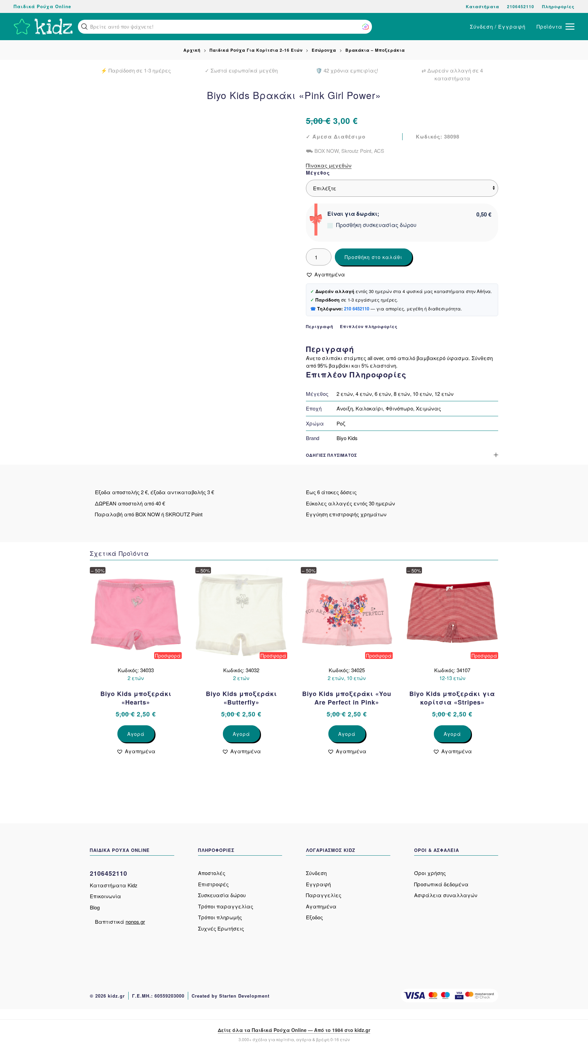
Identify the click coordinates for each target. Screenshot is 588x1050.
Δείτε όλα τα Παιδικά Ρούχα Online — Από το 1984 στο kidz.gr (294, 1030)
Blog (95, 907)
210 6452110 (356, 308)
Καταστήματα (482, 6)
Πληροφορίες (558, 6)
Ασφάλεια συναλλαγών (445, 895)
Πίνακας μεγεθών (329, 165)
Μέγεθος (318, 172)
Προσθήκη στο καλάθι (373, 257)
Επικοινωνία (105, 896)
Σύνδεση (316, 872)
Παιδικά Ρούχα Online (42, 6)
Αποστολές (211, 872)
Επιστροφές (213, 884)
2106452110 (520, 6)
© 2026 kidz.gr (107, 995)
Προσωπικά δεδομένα (441, 884)
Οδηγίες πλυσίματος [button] (331, 455)
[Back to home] (43, 26)
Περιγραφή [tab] (319, 326)
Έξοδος (314, 917)
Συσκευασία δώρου (222, 895)
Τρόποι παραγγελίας (225, 906)
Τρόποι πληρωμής (220, 917)
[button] (84, 26)
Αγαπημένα (321, 906)
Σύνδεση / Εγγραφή (497, 26)
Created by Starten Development (231, 995)
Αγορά (136, 733)
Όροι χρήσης (430, 872)
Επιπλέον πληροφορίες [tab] (368, 326)
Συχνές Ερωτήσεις (221, 928)
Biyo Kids (347, 437)
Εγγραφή (318, 884)
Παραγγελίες (323, 895)
